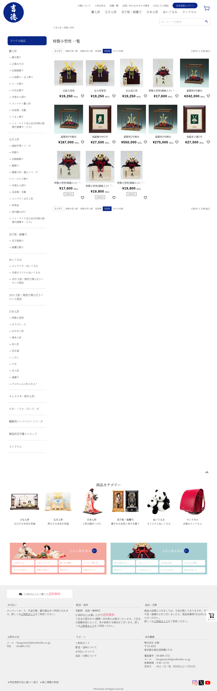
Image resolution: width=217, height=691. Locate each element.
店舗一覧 (114, 5)
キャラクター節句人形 (21, 396)
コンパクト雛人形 (21, 103)
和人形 (15, 344)
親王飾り (16, 57)
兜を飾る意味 (166, 562)
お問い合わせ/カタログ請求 (135, 5)
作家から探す (19, 96)
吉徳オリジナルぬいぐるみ (26, 272)
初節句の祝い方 (190, 569)
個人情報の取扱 (50, 682)
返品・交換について (86, 655)
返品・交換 (151, 604)
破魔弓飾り (18, 247)
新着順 (98, 50)
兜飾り (15, 152)
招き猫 (15, 350)
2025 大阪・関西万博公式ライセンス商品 (27, 280)
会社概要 (149, 636)
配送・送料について (86, 647)
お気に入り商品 (161, 5)
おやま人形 (18, 331)
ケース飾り (18, 83)
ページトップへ (207, 472)
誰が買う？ (64, 569)
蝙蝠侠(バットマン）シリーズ (26, 421)
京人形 (15, 370)
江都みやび (18, 63)
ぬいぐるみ (170, 12)
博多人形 (16, 337)
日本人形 (152, 12)
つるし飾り (18, 116)
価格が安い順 (71, 50)
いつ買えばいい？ (144, 569)
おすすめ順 (118, 50)
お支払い (12, 604)
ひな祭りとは (18, 562)
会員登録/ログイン (185, 5)
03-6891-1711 (23, 646)
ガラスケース (19, 324)
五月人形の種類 (190, 562)
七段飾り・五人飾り (22, 77)
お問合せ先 (13, 636)
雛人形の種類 (65, 562)
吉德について (84, 5)
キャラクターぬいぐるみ (25, 265)
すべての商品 (17, 41)
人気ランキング (43, 562)
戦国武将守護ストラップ (23, 434)
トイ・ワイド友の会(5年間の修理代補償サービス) (28, 125)
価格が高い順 (86, 50)
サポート (81, 636)
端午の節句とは (120, 562)
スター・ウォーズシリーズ (24, 408)
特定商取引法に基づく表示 (23, 682)
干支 (14, 364)
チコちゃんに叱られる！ (25, 383)
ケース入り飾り (20, 178)
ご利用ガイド (28, 614)
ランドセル (189, 12)
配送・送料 (82, 604)
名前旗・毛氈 (19, 110)
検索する (206, 21)
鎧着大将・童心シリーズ (25, 172)
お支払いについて (84, 651)
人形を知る (100, 5)
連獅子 (15, 377)
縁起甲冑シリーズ (21, 145)
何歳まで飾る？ (43, 569)
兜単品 (15, 205)
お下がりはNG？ (20, 569)
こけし (15, 357)
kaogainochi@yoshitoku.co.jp (33, 642)
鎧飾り (15, 165)
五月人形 (110, 12)
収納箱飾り (18, 70)
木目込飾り (18, 90)
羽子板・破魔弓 (131, 12)
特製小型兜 (18, 317)
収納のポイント (89, 569)
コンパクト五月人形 (22, 198)
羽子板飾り (18, 240)
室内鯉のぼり (19, 211)
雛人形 (95, 12)
